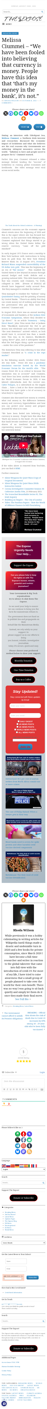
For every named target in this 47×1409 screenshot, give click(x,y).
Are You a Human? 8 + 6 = (25, 737)
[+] (35, 1089)
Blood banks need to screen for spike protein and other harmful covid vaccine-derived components (22, 845)
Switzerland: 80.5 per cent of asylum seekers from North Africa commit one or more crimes (23, 782)
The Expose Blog (11, 1221)
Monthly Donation (24, 660)
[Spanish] (26, 1166)
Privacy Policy (6, 1375)
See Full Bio (22, 999)
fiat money (18, 270)
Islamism (31, 1395)
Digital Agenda (9, 1395)
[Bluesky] (31, 113)
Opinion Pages (10, 1219)
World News (9, 1230)
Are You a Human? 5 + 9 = (13, 1276)
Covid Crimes (8, 1400)
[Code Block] (26, 1089)
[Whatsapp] (41, 113)
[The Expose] (23, 19)
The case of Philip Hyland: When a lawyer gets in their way (21, 813)
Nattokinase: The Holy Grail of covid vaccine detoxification (22, 876)
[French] (35, 1166)
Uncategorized (10, 1225)
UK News (8, 1223)
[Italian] (30, 1166)
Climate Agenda (34, 1393)
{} (32, 1089)
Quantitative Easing (11, 296)
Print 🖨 (25, 127)
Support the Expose (23, 565)
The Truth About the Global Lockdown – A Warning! (23, 225)
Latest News (9, 1217)
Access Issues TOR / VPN (10, 1362)
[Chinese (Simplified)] (13, 1166)
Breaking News (10, 1212)
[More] (23, 118)
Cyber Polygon (8, 384)
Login (42, 1072)
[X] (5, 113)
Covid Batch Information (13, 1292)
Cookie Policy (6, 1371)
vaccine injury (9, 1398)
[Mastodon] (36, 113)
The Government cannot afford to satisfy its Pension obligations (12, 1016)
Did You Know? (10, 1214)
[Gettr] (26, 113)
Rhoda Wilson (11, 101)
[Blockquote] (23, 1089)
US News (8, 1228)
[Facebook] (10, 113)
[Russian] (8, 1166)
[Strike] (13, 1089)
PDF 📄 (39, 127)
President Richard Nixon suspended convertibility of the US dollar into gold (23, 264)
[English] (4, 1166)
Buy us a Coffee (23, 679)
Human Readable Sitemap (11, 1366)
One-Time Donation (23, 670)
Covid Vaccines (24, 1400)
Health (37, 1398)
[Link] (29, 1089)
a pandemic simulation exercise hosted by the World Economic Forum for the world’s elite (23, 366)
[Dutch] (21, 1166)
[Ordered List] (16, 1089)
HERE (17, 468)
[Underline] (10, 1089)
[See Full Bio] (30, 999)
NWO (21, 1395)
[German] (17, 1166)
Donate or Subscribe (23, 1197)
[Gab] (16, 113)
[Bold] (4, 1089)
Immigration (25, 1398)
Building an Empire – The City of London (23, 500)
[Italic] (7, 1089)
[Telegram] (21, 113)
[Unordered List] (19, 1089)
